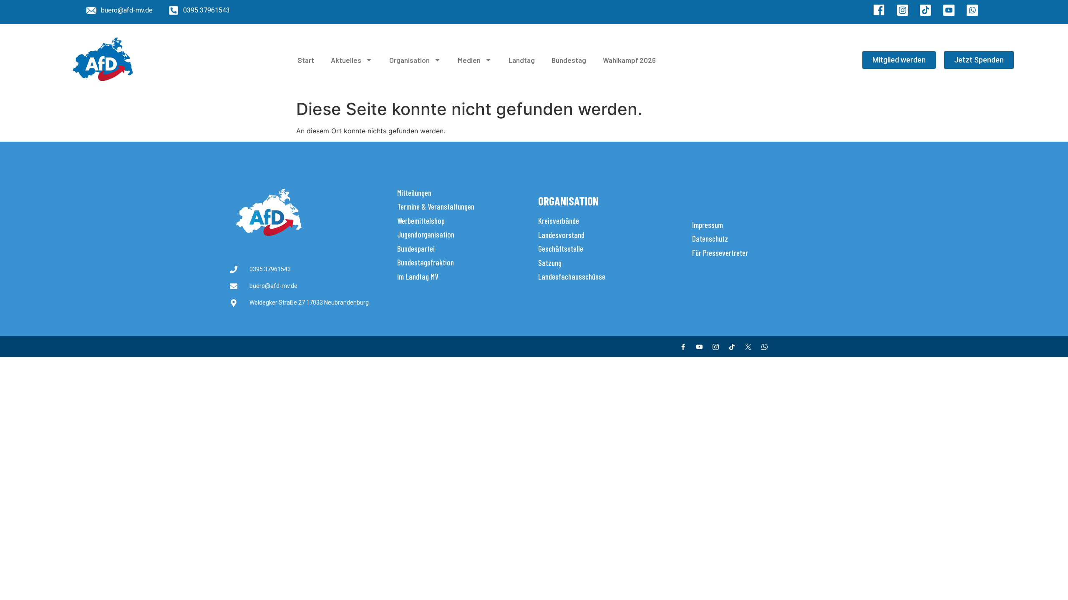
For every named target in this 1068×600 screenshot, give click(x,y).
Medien (469, 60)
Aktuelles (346, 60)
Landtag (522, 60)
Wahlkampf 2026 (629, 60)
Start (305, 60)
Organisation (409, 60)
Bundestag (569, 60)
